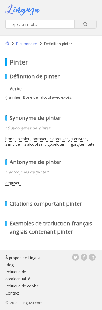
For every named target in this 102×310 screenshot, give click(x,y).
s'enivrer (79, 138)
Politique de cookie (22, 286)
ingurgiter (76, 144)
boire (10, 138)
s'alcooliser (34, 144)
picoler (24, 138)
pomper (40, 138)
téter (92, 144)
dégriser (13, 182)
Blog (9, 264)
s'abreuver (59, 138)
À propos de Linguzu (23, 257)
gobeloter (56, 144)
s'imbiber (13, 144)
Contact (12, 293)
